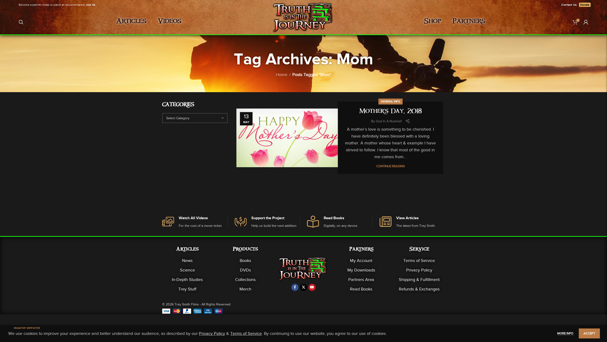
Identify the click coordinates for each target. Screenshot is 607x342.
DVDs (245, 270)
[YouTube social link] (312, 287)
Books (245, 260)
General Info (390, 101)
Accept (589, 333)
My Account (361, 260)
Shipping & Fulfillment (419, 279)
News (187, 260)
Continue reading (390, 166)
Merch (245, 289)
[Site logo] (303, 21)
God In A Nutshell (389, 121)
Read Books (361, 289)
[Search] (21, 22)
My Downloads (361, 270)
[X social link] (303, 287)
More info (565, 333)
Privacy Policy (419, 270)
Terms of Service (419, 260)
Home (281, 74)
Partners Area (361, 279)
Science (187, 270)
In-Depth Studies (187, 279)
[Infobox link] (194, 222)
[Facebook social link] (295, 287)
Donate (584, 4)
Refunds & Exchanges (419, 289)
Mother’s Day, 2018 (390, 111)
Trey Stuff (187, 289)
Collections (245, 279)
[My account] (586, 22)
